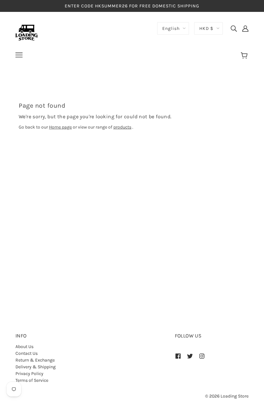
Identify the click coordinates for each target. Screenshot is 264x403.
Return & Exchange (35, 360)
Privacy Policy (29, 373)
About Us (24, 346)
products (122, 127)
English (171, 28)
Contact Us (26, 353)
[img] (234, 28)
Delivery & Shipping (35, 367)
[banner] (26, 32)
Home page (60, 127)
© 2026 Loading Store (227, 396)
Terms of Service (31, 380)
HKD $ (206, 28)
